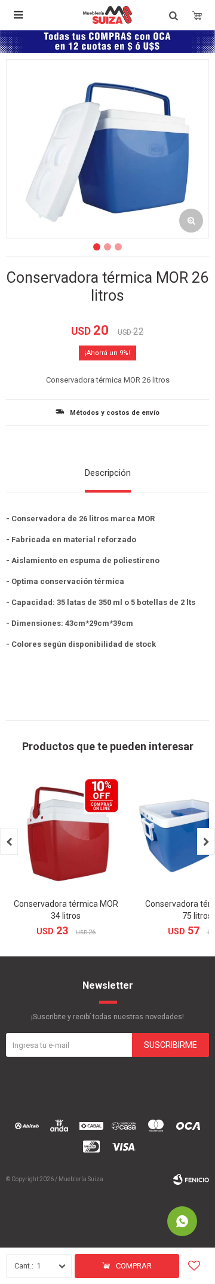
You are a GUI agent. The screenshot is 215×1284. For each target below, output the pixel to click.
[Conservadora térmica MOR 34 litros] (65, 831)
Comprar (134, 1265)
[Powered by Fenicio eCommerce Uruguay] (191, 1179)
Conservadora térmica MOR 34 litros (66, 910)
